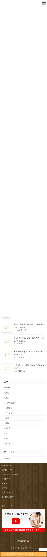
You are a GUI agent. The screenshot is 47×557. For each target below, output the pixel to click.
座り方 (7, 428)
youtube (8, 388)
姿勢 (7, 423)
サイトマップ (7, 506)
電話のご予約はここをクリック (25, 554)
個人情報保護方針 (8, 497)
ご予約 (4, 488)
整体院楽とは (7, 465)
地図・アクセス (8, 492)
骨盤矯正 (8, 408)
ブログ (4, 501)
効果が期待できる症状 (10, 474)
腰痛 (7, 393)
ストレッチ (9, 413)
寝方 (7, 433)
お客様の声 (6, 479)
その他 (7, 443)
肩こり (7, 398)
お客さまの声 (10, 403)
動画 (7, 418)
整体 (7, 438)
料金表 (4, 483)
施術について (7, 470)
